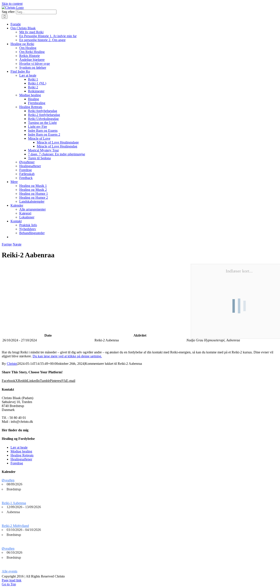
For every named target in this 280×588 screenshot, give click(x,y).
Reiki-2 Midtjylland (15, 526)
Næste (17, 244)
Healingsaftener (21, 459)
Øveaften (8, 480)
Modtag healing (21, 451)
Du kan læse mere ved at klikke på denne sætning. (67, 356)
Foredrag (16, 463)
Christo (12, 363)
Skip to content (12, 3)
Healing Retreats (21, 455)
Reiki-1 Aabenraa (14, 503)
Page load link (11, 580)
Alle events (9, 571)
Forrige (7, 244)
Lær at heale (19, 447)
